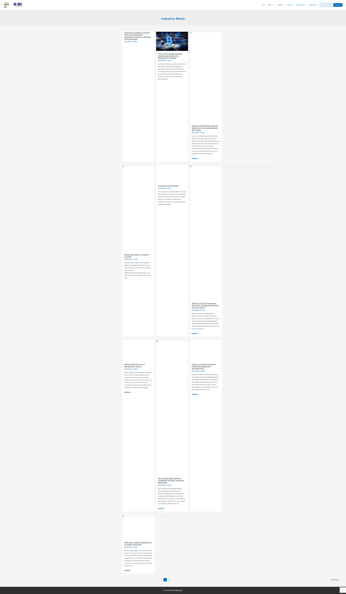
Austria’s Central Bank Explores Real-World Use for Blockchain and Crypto (205, 128)
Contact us (338, 5)
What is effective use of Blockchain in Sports (134, 365)
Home (263, 5)
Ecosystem (280, 5)
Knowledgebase (300, 5)
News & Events (313, 5)
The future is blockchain (168, 303)
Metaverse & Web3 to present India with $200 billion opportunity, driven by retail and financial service (137, 36)
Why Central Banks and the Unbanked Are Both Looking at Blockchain (171, 480)
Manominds (179, 590)
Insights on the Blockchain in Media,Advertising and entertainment (204, 367)
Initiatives (289, 5)
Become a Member (326, 5)
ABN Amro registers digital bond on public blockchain (138, 544)
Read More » (195, 158)
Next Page (335, 579)
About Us (270, 5)
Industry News (128, 41)
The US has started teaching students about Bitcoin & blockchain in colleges (170, 56)
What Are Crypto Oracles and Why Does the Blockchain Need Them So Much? (205, 305)
